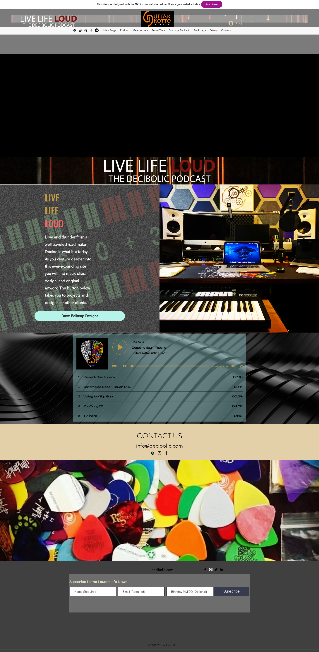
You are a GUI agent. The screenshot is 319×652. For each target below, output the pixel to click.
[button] (244, 601)
